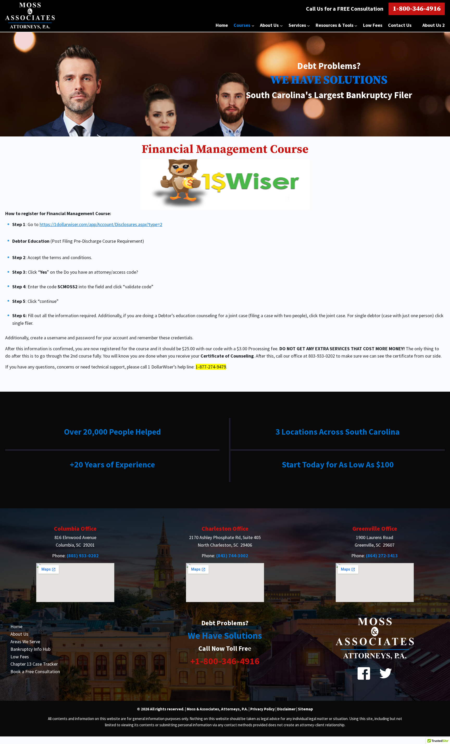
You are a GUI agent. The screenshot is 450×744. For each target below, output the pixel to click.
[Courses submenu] (253, 25)
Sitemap (305, 709)
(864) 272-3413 (382, 556)
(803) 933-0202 (83, 556)
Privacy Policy (263, 709)
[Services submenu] (308, 25)
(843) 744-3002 (232, 556)
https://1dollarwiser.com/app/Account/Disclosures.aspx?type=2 (101, 224)
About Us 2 (433, 25)
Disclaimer (286, 709)
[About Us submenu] (281, 25)
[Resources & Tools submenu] (355, 25)
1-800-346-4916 (417, 8)
